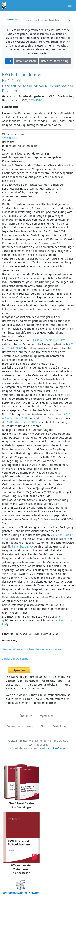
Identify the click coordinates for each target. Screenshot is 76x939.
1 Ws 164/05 (36, 100)
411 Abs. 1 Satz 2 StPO (16, 418)
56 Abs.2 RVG (57, 340)
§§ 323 (66, 414)
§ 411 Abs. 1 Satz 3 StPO (22, 422)
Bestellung (13, 19)
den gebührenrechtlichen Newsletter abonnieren (32, 649)
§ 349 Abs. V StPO (22, 546)
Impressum (46, 716)
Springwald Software (53, 748)
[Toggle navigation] (69, 5)
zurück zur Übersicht (15, 658)
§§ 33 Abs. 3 (40, 340)
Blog (43, 726)
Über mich (25, 716)
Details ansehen (26, 61)
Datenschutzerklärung (55, 61)
